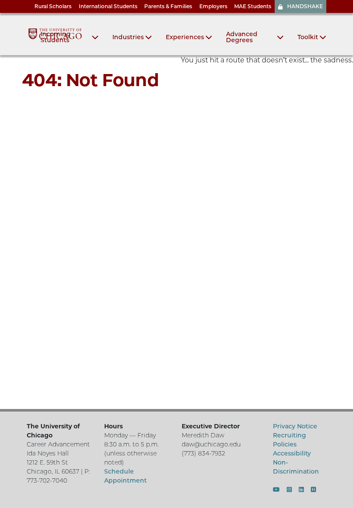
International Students (108, 6)
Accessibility (292, 453)
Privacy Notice (295, 426)
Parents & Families (168, 6)
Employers (213, 6)
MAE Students (252, 6)
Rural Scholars (52, 6)
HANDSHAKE (305, 6)
